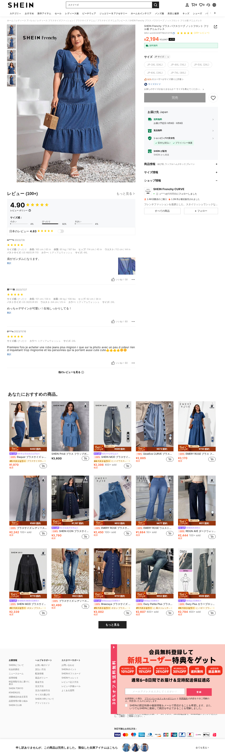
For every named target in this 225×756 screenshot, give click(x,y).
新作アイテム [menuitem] (44, 13)
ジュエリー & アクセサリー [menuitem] (113, 13)
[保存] (213, 98)
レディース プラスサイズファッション (55, 20)
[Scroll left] (210, 13)
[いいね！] (113, 279)
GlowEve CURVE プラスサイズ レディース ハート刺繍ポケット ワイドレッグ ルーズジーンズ (155, 453)
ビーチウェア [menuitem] (89, 13)
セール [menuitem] (58, 13)
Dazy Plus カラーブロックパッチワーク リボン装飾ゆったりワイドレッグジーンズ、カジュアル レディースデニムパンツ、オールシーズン (197, 604)
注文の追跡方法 (42, 690)
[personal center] (187, 5)
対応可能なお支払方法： (125, 729)
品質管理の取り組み (18, 701)
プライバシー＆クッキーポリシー (160, 698)
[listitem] (28, 435)
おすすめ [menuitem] (29, 13)
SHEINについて (16, 665)
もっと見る (112, 624)
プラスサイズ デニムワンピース (112, 20)
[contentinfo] (167, 735)
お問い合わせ (68, 665)
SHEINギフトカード (71, 673)
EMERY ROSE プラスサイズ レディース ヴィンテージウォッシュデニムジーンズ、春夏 (112, 528)
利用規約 (183, 698)
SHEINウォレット (70, 678)
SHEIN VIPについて (44, 699)
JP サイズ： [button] (160, 57)
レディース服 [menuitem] (72, 13)
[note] (28, 449)
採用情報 (13, 678)
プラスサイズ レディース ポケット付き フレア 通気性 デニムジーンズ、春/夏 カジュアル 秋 (70, 600)
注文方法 (39, 686)
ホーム (10, 20)
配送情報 (39, 673)
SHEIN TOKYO (16, 688)
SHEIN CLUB (15, 705)
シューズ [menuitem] (197, 13)
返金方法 (39, 682)
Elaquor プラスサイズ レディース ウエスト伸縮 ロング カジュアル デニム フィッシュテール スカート (28, 457)
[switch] (61, 231)
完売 (175, 98)
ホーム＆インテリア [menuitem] (141, 13)
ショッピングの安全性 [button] (164, 138)
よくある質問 (68, 690)
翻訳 (9, 263)
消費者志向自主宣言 (18, 697)
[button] (208, 5)
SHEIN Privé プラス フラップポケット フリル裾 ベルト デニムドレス (70, 453)
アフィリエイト (42, 703)
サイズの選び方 (42, 694)
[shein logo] (20, 5)
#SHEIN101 (14, 692)
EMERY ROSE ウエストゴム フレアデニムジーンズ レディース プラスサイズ (155, 528)
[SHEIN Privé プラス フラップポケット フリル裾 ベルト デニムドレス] (70, 426)
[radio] (155, 65)
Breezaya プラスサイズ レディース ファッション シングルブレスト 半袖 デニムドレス (112, 604)
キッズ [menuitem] (185, 13)
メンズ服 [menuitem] (159, 13)
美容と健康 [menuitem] (173, 13)
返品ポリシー (41, 678)
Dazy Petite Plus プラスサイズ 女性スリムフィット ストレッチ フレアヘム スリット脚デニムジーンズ (155, 604)
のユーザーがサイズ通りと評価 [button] (164, 79)
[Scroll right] (215, 13)
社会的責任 (14, 669)
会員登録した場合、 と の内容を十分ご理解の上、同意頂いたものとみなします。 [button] (167, 699)
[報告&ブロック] (133, 279)
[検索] (155, 5)
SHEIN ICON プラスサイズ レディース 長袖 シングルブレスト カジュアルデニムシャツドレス (70, 531)
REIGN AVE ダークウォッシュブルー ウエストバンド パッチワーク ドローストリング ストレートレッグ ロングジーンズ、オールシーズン (197, 531)
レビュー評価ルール (71, 686)
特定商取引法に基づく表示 (19, 682)
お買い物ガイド (42, 665)
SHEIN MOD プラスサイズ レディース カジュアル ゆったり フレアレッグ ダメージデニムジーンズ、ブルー (112, 457)
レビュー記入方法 (70, 682)
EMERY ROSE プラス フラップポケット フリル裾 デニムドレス (197, 453)
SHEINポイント (69, 669)
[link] (194, 5)
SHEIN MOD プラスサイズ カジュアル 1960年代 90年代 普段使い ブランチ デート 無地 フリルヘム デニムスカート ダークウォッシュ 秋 (28, 604)
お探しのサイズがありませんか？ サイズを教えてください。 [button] (173, 89)
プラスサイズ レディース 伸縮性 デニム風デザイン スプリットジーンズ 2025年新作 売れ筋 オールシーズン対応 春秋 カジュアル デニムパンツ (28, 528)
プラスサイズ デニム (85, 20)
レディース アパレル (25, 20)
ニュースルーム (16, 673)
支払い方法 (40, 669)
